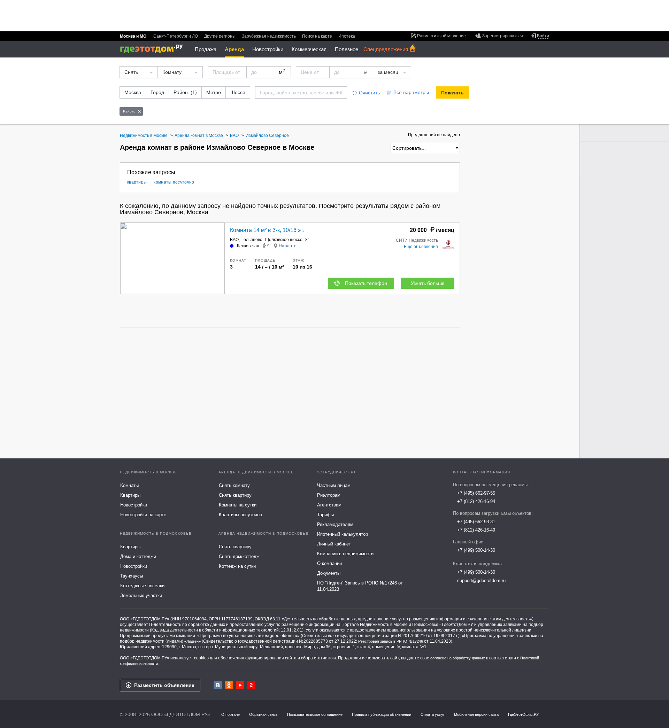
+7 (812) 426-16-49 (476, 530)
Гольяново (251, 239)
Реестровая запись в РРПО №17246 (390, 641)
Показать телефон (366, 283)
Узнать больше (428, 283)
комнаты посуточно (174, 182)
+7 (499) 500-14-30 (476, 550)
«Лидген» (192, 641)
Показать (452, 92)
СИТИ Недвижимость (417, 240)
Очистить (369, 92)
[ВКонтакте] (218, 685)
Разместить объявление (164, 685)
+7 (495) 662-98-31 (476, 521)
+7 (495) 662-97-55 (476, 493)
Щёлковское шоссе (283, 239)
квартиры (137, 182)
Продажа (205, 49)
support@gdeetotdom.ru (481, 580)
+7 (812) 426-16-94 (476, 501)
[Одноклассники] (229, 685)
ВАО (234, 239)
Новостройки (267, 49)
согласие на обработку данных (457, 658)
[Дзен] (251, 685)
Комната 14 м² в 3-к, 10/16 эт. (267, 230)
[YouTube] (240, 685)
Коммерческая (309, 49)
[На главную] (154, 49)
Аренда (234, 49)
